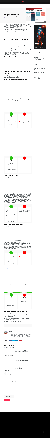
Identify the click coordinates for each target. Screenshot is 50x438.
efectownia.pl (13, 435)
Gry (25, 3)
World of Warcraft (38, 77)
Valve (41, 76)
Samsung (35, 74)
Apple (44, 63)
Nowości (16, 3)
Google (12, 100)
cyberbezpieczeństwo (38, 65)
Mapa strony (21, 435)
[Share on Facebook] (10, 340)
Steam (37, 76)
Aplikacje (32, 3)
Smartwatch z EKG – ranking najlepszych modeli (15, 321)
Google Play (11, 257)
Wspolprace (18, 435)
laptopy (40, 69)
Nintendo (41, 71)
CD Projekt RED (35, 64)
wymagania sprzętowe (38, 78)
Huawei (38, 68)
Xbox (43, 78)
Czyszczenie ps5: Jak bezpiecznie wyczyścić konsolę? (38, 54)
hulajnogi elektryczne (41, 68)
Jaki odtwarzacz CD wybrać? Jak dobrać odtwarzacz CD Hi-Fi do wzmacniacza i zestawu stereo (39, 57)
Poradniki (22, 3)
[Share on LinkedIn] (16, 340)
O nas (15, 435)
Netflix (38, 71)
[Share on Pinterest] (20, 340)
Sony (34, 76)
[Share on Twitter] (13, 340)
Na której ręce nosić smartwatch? (20, 348)
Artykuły (28, 3)
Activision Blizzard (36, 63)
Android (19, 193)
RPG (45, 73)
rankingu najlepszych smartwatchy (16, 318)
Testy (19, 3)
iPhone (35, 69)
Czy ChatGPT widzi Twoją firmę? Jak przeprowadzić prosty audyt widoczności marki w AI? (39, 59)
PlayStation (42, 72)
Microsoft (35, 71)
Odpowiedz (14, 372)
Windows (35, 77)
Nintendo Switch (36, 72)
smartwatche (9, 325)
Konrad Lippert (11, 331)
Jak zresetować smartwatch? (19, 363)
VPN (43, 76)
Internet (44, 68)
